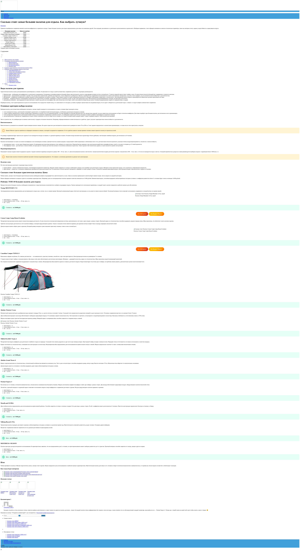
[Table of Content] (150, 55)
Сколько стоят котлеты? (24, 473)
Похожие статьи (12, 85)
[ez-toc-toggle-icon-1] (150, 56)
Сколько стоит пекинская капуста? (33, 474)
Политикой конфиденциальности (45, 512)
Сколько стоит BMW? (13, 521)
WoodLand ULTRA (13, 79)
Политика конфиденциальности (12, 543)
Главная (6, 14)
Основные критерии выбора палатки (14, 61)
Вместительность (13, 62)
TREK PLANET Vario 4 (14, 75)
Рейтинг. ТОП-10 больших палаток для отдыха (17, 69)
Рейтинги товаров (8, 18)
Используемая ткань (13, 63)
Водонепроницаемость (14, 65)
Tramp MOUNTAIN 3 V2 (14, 70)
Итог (6, 83)
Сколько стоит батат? (12, 537)
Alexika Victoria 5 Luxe (14, 74)
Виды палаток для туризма (12, 59)
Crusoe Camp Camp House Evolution (17, 71)
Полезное (6, 16)
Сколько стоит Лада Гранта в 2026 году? (17, 526)
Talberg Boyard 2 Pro (13, 81)
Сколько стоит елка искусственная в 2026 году (19, 525)
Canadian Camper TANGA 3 (15, 73)
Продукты (6, 15)
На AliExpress (142, 214)
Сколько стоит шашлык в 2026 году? (16, 534)
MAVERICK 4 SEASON (14, 82)
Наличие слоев (12, 66)
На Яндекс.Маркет (156, 214)
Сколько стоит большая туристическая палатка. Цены (18, 67)
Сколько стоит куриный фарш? (30, 471)
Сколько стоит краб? (21, 476)
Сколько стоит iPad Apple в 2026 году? (17, 522)
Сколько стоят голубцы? (13, 536)
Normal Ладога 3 (13, 78)
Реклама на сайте (8, 541)
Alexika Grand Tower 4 (14, 77)
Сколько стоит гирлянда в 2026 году (16, 523)
